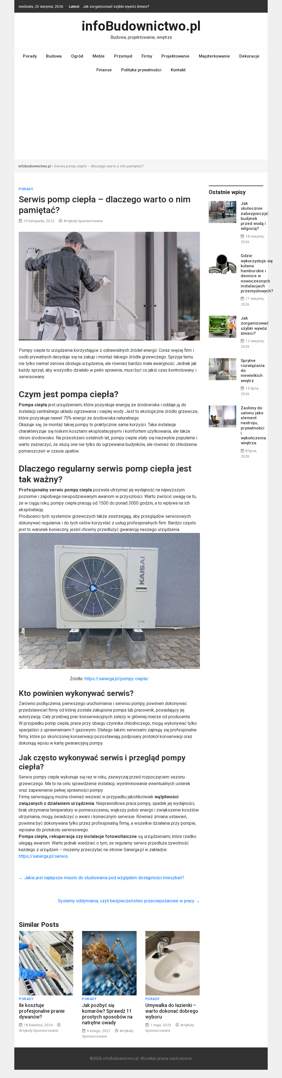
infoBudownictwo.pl (141, 26)
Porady (30, 56)
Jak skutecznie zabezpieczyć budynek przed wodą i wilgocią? (254, 216)
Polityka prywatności (141, 69)
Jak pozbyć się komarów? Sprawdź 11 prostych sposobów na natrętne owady (107, 1014)
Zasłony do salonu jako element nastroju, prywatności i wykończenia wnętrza (253, 425)
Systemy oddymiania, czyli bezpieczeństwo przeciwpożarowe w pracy (129, 900)
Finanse (104, 69)
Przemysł (123, 56)
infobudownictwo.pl (34, 166)
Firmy (147, 56)
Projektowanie (175, 56)
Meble (99, 56)
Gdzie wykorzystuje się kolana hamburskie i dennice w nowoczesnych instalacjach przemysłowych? (257, 273)
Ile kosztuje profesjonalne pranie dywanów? (42, 1011)
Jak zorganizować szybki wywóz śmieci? (116, 6)
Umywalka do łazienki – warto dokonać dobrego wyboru (171, 1011)
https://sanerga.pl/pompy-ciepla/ (117, 678)
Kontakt (178, 69)
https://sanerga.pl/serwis (43, 856)
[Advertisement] (141, 118)
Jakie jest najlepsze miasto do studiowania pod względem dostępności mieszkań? (101, 877)
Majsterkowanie (214, 56)
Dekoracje (249, 56)
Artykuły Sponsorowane (83, 221)
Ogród (77, 56)
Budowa (54, 56)
